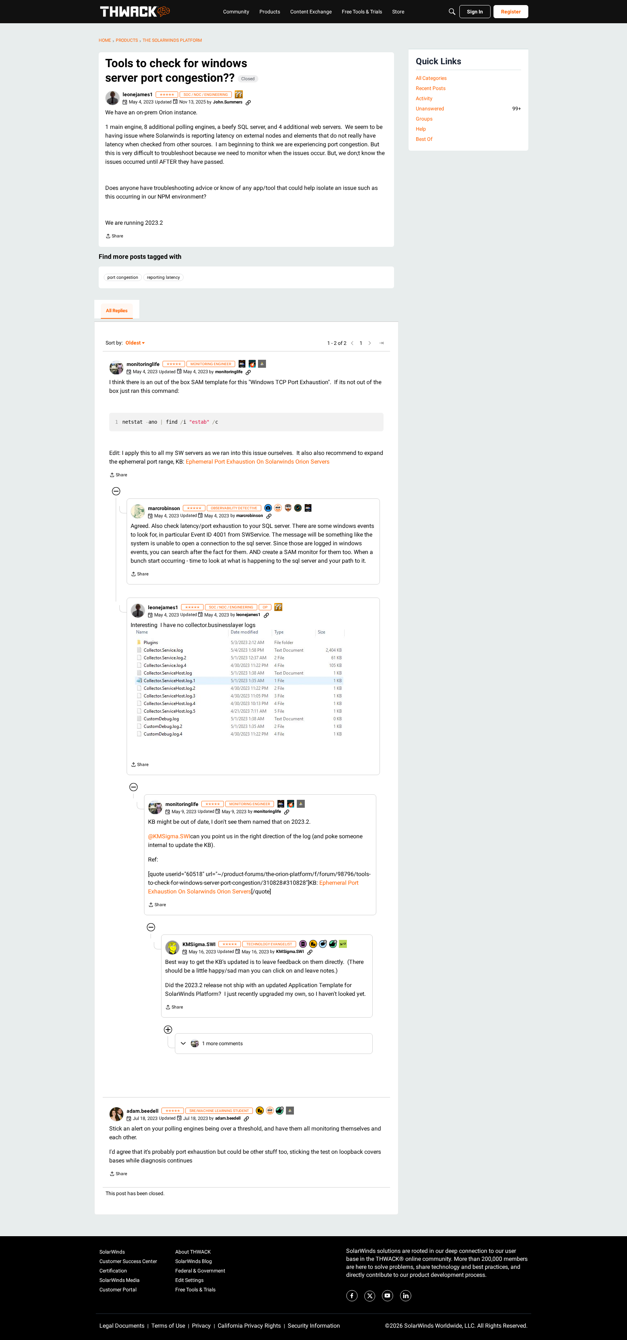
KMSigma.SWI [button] (199, 944)
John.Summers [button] (227, 102)
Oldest (134, 343)
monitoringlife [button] (143, 364)
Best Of (424, 139)
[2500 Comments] (323, 944)
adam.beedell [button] (143, 1111)
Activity (424, 98)
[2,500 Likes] (333, 944)
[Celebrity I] (343, 944)
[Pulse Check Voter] (298, 508)
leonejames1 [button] (138, 94)
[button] (112, 98)
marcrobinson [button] (164, 508)
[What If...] (262, 364)
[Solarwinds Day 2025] (252, 364)
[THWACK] (135, 11)
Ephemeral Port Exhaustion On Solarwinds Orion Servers (257, 461)
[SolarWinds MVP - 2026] (278, 508)
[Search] (452, 11)
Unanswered (468, 108)
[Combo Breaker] (313, 944)
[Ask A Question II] (239, 94)
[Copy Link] (248, 102)
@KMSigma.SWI (169, 836)
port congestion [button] (122, 277)
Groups (424, 119)
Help (421, 129)
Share (114, 236)
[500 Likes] (280, 1111)
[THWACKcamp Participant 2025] (242, 364)
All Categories (431, 78)
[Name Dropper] (303, 944)
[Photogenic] (268, 508)
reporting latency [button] (163, 277)
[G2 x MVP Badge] (288, 508)
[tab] (117, 311)
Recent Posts (431, 88)
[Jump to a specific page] (381, 343)
